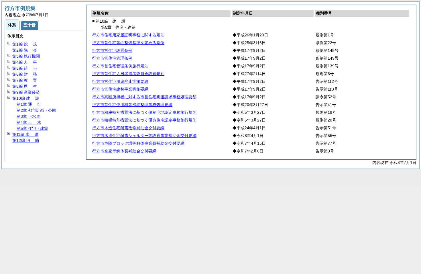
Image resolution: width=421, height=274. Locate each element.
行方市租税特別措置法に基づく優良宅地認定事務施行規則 (144, 112)
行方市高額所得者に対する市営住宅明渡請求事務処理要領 (144, 97)
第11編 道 (25, 134)
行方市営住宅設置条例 (112, 50)
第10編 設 (25, 98)
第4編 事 (24, 62)
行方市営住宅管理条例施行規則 (120, 66)
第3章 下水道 (28, 116)
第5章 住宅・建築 (32, 128)
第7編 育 (24, 80)
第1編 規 (24, 44)
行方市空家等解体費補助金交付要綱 (124, 151)
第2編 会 (24, 50)
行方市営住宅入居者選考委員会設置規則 (128, 73)
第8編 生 (24, 86)
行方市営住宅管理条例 (112, 58)
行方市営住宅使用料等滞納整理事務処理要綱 (132, 104)
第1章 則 (29, 104)
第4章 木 (29, 122)
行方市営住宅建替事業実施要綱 (120, 89)
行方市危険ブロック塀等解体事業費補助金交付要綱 (138, 143)
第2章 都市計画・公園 (36, 110)
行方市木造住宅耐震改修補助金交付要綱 (128, 128)
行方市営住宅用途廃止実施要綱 (120, 81)
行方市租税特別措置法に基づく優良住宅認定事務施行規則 (144, 120)
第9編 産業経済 (26, 92)
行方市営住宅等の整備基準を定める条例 (128, 42)
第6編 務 (24, 74)
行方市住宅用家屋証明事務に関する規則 (128, 35)
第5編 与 (24, 68)
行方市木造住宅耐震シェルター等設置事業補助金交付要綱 (144, 135)
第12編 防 (25, 140)
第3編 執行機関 (26, 56)
